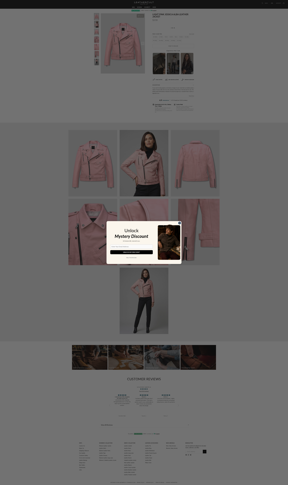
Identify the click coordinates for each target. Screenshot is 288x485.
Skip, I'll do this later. (131, 257)
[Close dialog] (179, 223)
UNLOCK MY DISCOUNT (131, 252)
